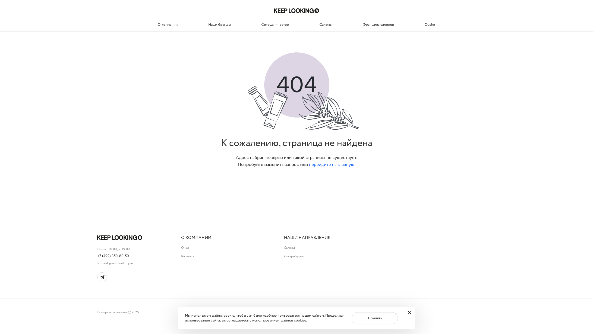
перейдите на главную (332, 164)
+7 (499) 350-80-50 (113, 256)
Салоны (289, 247)
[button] (196, 238)
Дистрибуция (294, 256)
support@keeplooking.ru (115, 263)
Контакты (188, 256)
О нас (185, 247)
